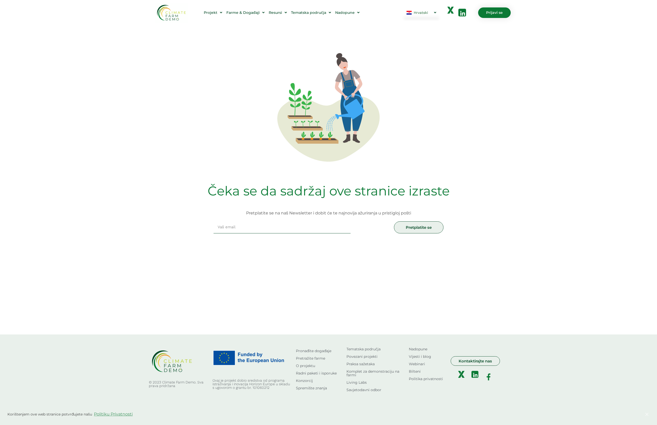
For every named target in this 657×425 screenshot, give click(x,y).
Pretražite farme (310, 358)
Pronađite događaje (313, 351)
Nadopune (345, 12)
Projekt (210, 12)
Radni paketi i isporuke (316, 373)
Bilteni (415, 371)
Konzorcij (304, 380)
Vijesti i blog (420, 356)
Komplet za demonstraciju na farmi (372, 373)
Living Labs (356, 382)
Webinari (417, 364)
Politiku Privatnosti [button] (113, 414)
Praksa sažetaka (360, 364)
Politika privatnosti (426, 379)
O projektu (305, 365)
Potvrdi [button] (624, 414)
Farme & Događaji (243, 12)
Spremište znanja (311, 388)
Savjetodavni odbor (363, 390)
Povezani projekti (362, 356)
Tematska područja (308, 12)
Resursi (275, 12)
